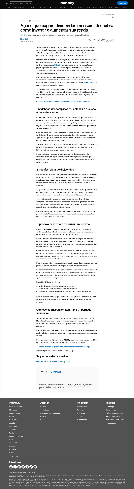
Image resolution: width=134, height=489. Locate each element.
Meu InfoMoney (32, 7)
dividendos (57, 65)
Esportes (12, 446)
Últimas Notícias (18, 7)
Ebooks (43, 420)
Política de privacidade (114, 413)
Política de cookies (113, 416)
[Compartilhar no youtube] (35, 467)
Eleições (63, 7)
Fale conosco (111, 423)
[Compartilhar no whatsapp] (89, 40)
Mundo (80, 7)
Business (103, 7)
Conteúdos (44, 410)
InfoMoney (14, 403)
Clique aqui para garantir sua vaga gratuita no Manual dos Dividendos (64, 101)
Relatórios (44, 407)
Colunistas (13, 456)
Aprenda (44, 403)
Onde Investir (53, 7)
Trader (125, 7)
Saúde (11, 453)
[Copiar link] (112, 40)
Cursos (43, 416)
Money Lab (64, 362)
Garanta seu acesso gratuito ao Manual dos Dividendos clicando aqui (64, 347)
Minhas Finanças (91, 7)
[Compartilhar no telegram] (107, 40)
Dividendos (53, 362)
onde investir (89, 82)
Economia (72, 7)
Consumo (13, 443)
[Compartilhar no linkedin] (103, 40)
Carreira (12, 449)
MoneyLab (24, 39)
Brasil (110, 7)
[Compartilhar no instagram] (11, 467)
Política (12, 416)
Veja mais (110, 403)
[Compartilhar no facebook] (94, 40)
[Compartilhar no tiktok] (31, 467)
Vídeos (80, 416)
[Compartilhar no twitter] (98, 40)
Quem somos (111, 410)
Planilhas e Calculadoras (50, 413)
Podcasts (81, 413)
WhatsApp (81, 410)
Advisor (117, 7)
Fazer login (110, 407)
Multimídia (82, 403)
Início (8, 7)
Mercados (42, 7)
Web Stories (82, 420)
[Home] (67, 3)
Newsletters (122, 3)
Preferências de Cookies (115, 420)
